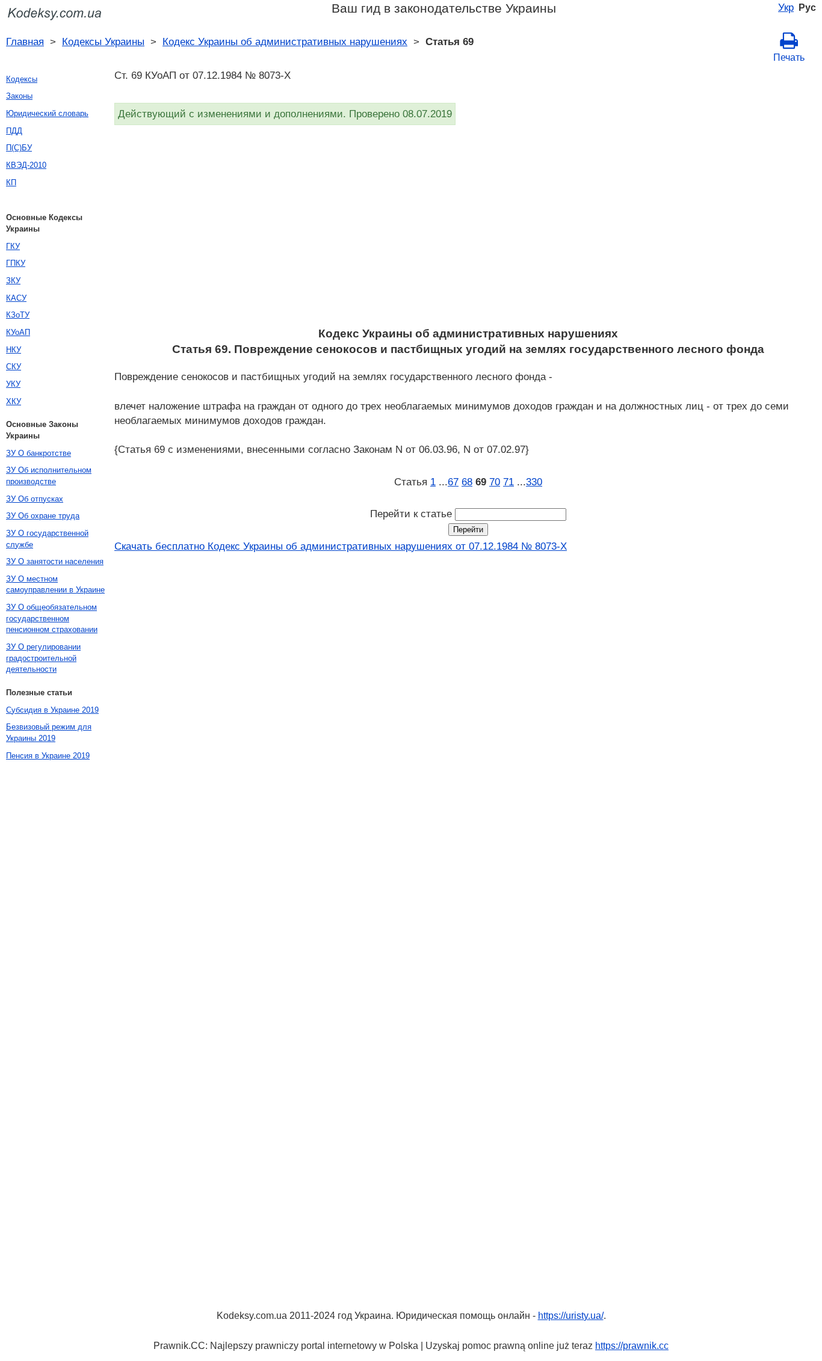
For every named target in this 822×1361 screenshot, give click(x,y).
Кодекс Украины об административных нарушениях (284, 41)
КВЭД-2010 (26, 165)
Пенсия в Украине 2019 (48, 755)
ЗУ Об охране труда (42, 515)
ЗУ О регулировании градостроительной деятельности (43, 658)
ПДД (14, 130)
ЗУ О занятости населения (55, 561)
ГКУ (13, 246)
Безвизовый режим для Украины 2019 (48, 732)
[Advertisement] (468, 230)
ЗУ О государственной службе (47, 539)
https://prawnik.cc (632, 1346)
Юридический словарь (47, 113)
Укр (786, 7)
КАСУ (16, 298)
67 (453, 482)
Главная (25, 41)
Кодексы (21, 79)
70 (494, 482)
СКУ (13, 366)
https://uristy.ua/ (571, 1315)
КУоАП (18, 332)
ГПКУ (15, 263)
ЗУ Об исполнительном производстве (48, 475)
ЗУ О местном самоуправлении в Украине (55, 584)
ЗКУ (13, 280)
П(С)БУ (19, 147)
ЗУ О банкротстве (38, 453)
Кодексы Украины (103, 41)
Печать (789, 57)
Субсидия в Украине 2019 (52, 709)
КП (11, 182)
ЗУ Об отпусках (34, 498)
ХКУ (13, 401)
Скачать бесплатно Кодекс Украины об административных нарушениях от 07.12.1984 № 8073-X (340, 546)
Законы (19, 95)
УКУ (13, 384)
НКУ (13, 349)
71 (508, 482)
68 (467, 482)
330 (534, 482)
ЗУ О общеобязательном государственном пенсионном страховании (51, 618)
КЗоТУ (17, 314)
